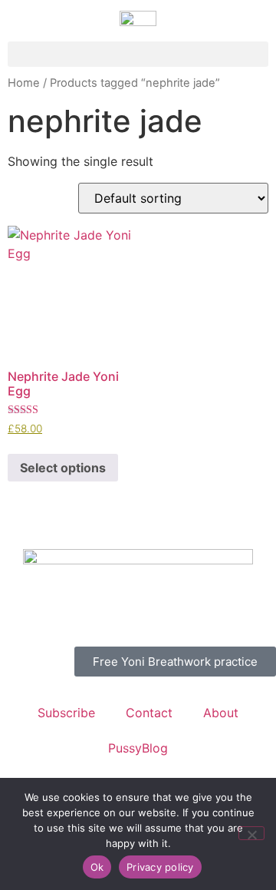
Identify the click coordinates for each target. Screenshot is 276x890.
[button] (138, 54)
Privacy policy (160, 867)
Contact (149, 712)
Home (24, 83)
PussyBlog (138, 748)
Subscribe (66, 712)
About (220, 712)
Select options (63, 467)
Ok (97, 867)
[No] (251, 833)
